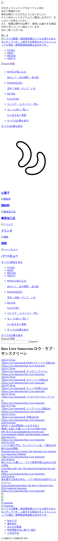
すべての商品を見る (12, 262)
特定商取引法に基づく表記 (21, 530)
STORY (11, 50)
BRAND (11, 55)
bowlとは (12, 520)
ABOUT (11, 58)
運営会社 (12, 523)
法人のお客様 (14, 526)
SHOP (10, 53)
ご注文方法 (13, 533)
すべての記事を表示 (12, 126)
